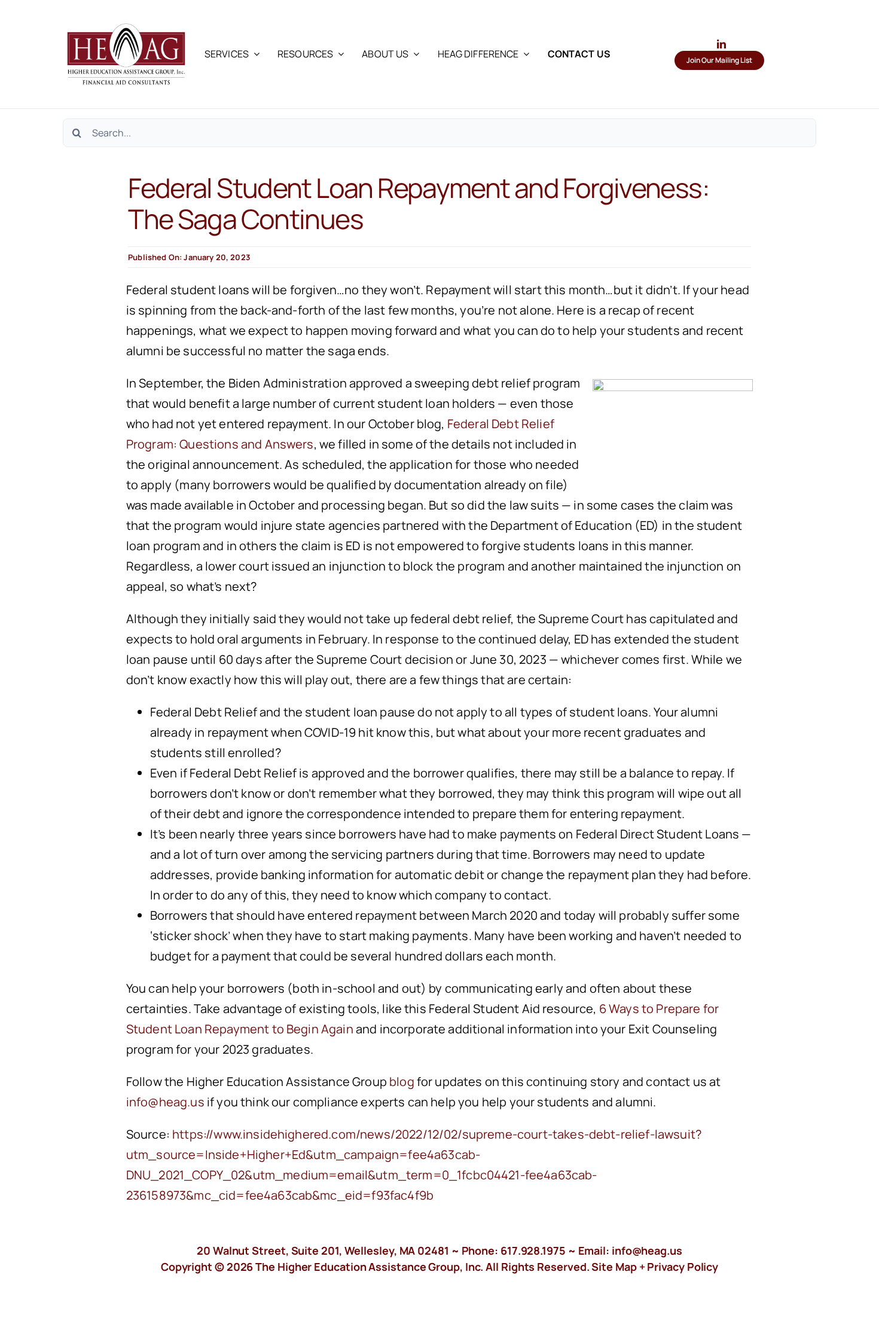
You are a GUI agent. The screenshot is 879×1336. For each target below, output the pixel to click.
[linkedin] (721, 43)
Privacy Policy (682, 1266)
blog (401, 1081)
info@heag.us (165, 1102)
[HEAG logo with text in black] (126, 18)
